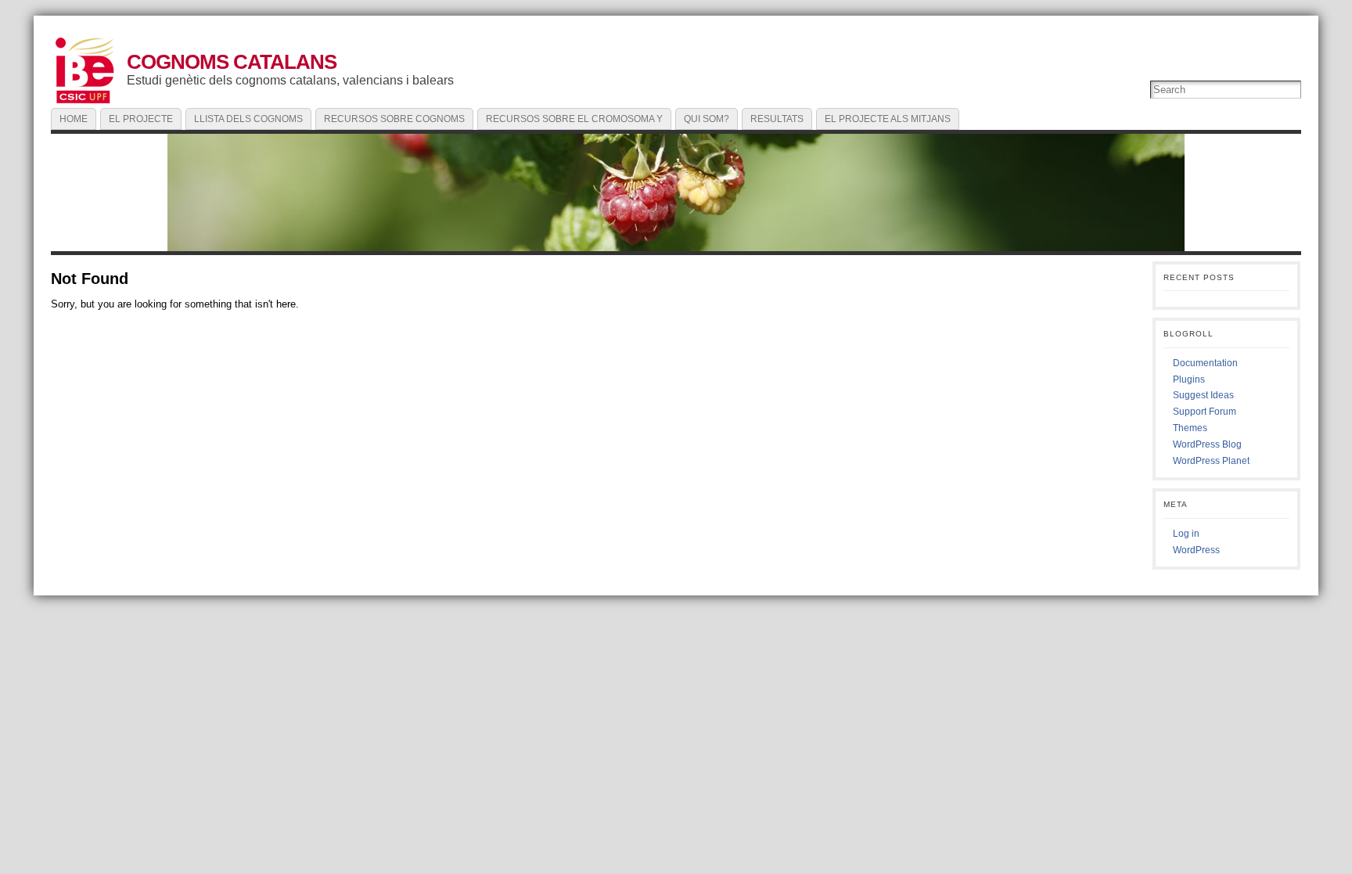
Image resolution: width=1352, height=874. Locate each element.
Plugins (1189, 379)
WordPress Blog (1207, 444)
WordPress (1196, 550)
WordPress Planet (1211, 460)
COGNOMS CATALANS (231, 62)
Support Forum (1204, 411)
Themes (1190, 428)
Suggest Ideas (1203, 395)
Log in (1186, 533)
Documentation (1205, 363)
